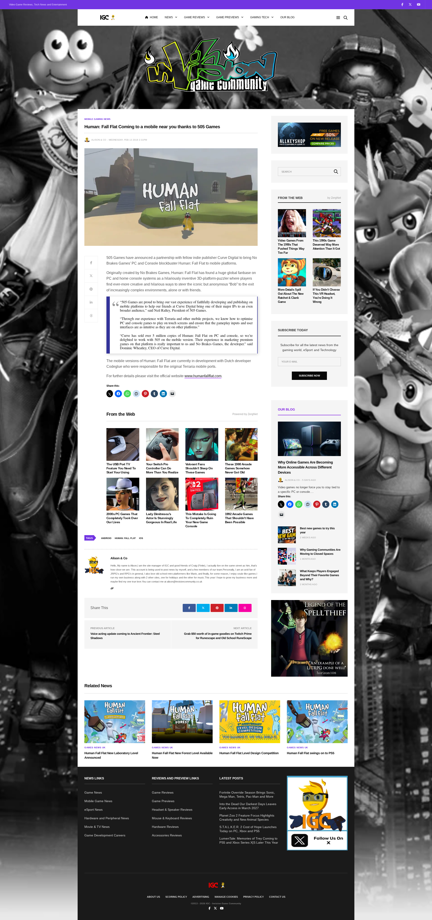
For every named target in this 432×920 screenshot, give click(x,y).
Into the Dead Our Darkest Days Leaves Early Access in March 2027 (247, 806)
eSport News (93, 809)
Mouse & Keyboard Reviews (172, 818)
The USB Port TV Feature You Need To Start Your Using (121, 468)
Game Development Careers (104, 835)
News (169, 17)
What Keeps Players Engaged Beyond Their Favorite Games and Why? (319, 575)
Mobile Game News (98, 801)
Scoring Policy (176, 896)
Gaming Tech (259, 17)
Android (106, 538)
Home (154, 17)
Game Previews (227, 17)
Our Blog (287, 17)
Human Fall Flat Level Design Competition (249, 753)
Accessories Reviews (167, 835)
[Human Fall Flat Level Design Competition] (249, 721)
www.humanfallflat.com (202, 376)
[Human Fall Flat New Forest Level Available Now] (182, 721)
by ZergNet (334, 197)
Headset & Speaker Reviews (172, 809)
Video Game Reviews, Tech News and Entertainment (38, 4)
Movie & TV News (97, 827)
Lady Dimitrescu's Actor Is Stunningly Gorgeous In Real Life (161, 518)
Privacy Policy (253, 896)
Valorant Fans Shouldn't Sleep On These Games (199, 468)
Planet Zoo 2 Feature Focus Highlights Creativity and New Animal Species (246, 817)
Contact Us (277, 896)
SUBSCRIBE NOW (309, 375)
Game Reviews (194, 17)
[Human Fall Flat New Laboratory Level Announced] (114, 721)
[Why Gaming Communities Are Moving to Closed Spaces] (287, 556)
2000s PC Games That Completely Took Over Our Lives (122, 518)
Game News (93, 792)
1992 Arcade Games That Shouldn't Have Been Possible (239, 518)
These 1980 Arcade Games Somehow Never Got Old (238, 468)
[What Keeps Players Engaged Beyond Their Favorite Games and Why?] (287, 577)
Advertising (200, 896)
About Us (153, 896)
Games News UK (95, 748)
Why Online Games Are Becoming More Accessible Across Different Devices (305, 468)
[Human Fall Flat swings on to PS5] (317, 721)
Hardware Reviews (165, 827)
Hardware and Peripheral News (106, 818)
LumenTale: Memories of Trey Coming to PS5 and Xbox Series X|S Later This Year (248, 840)
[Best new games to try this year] (287, 534)
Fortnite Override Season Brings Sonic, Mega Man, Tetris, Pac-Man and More (247, 794)
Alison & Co (98, 140)
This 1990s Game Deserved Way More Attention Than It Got (326, 244)
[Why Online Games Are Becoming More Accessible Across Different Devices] (309, 439)
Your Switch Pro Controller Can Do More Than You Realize (162, 468)
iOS (141, 538)
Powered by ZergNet (245, 414)
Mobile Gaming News (97, 119)
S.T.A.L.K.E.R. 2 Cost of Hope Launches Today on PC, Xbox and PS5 (248, 829)
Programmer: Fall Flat (125, 538)
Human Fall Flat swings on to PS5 (310, 753)
